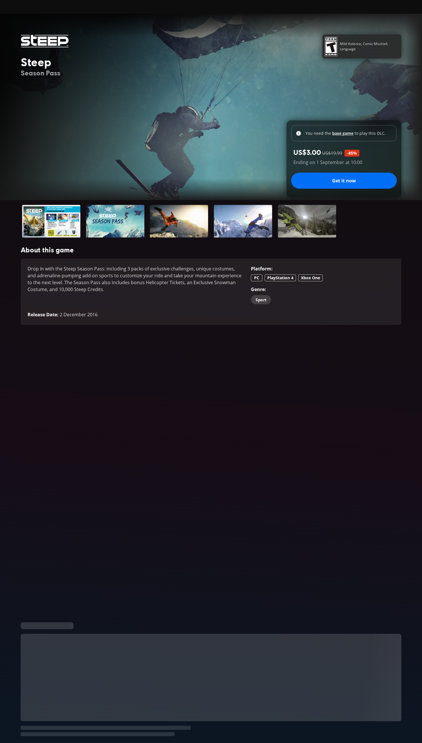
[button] (51, 221)
